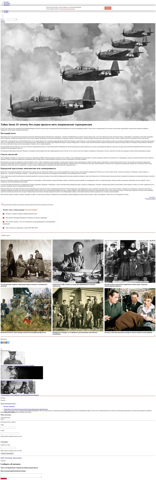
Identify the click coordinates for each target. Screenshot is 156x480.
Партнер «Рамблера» (9, 406)
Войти (2, 458)
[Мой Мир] (6, 343)
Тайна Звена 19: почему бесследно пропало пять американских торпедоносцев (26, 409)
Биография (7, 3)
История (6, 2)
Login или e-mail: (5, 445)
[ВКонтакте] (2, 343)
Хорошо (107, 8)
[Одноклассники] (4, 343)
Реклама (6, 10)
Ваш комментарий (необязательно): (13, 471)
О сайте (6, 12)
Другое (3, 21)
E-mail (2, 430)
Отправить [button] (4, 478)
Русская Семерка (150, 198)
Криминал (7, 5)
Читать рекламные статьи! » (8, 403)
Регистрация (8, 458)
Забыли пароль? (17, 458)
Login (2, 424)
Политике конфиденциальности (67, 9)
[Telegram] (8, 343)
